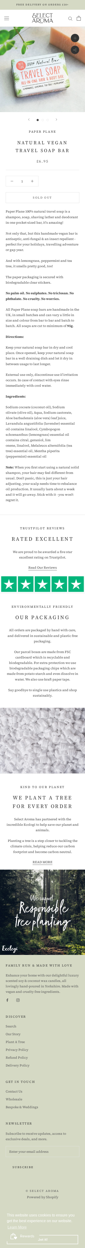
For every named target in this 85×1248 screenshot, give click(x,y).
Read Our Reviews (42, 567)
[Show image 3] (48, 120)
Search (11, 1026)
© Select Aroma (42, 1191)
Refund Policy (17, 1057)
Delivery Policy (18, 1065)
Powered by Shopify (42, 1197)
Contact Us (14, 1091)
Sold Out (42, 198)
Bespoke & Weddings (22, 1107)
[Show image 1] (38, 120)
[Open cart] (79, 18)
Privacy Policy (17, 1049)
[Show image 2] (43, 120)
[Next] (56, 119)
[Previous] (29, 119)
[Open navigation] (6, 18)
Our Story (13, 1034)
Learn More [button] (17, 1227)
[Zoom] (75, 38)
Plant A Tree (15, 1041)
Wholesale (14, 1099)
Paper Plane (42, 132)
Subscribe (23, 1167)
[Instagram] (18, 1000)
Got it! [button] (43, 1239)
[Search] (70, 18)
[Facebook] (7, 1000)
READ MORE (42, 862)
